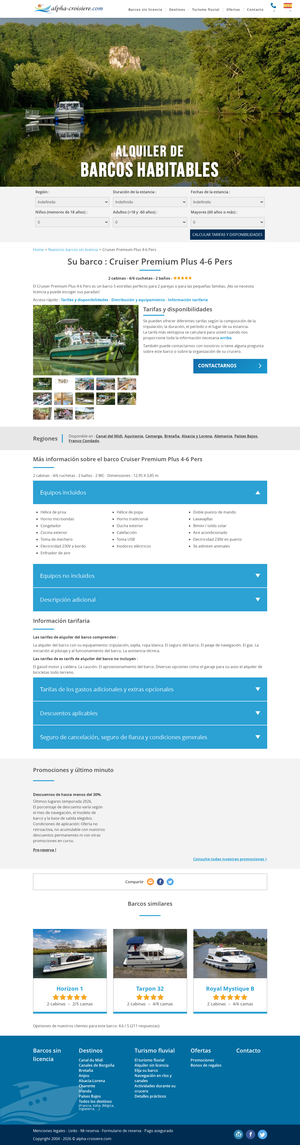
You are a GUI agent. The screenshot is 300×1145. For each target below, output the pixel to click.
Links (72, 1130)
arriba (226, 337)
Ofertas (233, 9)
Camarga (153, 436)
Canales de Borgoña (96, 1065)
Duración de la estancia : (136, 191)
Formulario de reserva (121, 1130)
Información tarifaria (188, 299)
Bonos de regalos (206, 1065)
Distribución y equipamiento (138, 299)
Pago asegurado (158, 1130)
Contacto (255, 9)
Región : (43, 191)
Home (38, 249)
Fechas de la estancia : (212, 191)
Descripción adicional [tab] (68, 599)
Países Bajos (245, 436)
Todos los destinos (96, 1105)
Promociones (202, 1060)
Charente (87, 1085)
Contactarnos (217, 365)
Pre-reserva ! (44, 849)
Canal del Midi (109, 436)
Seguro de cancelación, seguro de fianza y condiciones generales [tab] (123, 737)
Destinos (177, 9)
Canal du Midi (91, 1060)
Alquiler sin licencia (152, 1065)
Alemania (223, 436)
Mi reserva (89, 1130)
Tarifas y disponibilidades (84, 299)
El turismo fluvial (149, 1060)
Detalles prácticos (150, 1096)
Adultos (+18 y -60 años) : (135, 212)
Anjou (84, 1075)
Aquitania (133, 436)
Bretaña (172, 436)
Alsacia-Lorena (92, 1080)
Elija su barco (146, 1070)
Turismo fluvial (205, 9)
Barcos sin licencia (145, 9)
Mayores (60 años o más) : (214, 212)
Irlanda (85, 1091)
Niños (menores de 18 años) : (61, 212)
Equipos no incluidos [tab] (67, 575)
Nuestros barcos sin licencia (73, 249)
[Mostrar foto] (42, 384)
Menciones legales (49, 1130)
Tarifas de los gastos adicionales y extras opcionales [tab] (106, 689)
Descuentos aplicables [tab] (69, 713)
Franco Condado (84, 440)
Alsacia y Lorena (197, 436)
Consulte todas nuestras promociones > (230, 859)
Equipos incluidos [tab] (63, 492)
